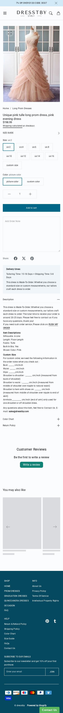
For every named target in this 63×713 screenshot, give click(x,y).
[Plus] (30, 194)
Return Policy (9, 425)
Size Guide (9, 638)
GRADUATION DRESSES (15, 596)
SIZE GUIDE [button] (8, 133)
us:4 (21, 147)
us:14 (37, 156)
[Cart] (58, 13)
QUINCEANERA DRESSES (16, 600)
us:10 (9, 156)
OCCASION (9, 605)
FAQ (6, 610)
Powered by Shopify (37, 705)
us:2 (8, 147)
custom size (12, 165)
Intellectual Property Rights (45, 600)
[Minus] (9, 194)
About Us (36, 586)
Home (6, 108)
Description (8, 299)
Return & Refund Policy (15, 624)
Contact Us (9, 648)
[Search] (51, 13)
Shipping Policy (12, 629)
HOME (7, 586)
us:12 (23, 156)
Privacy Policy (39, 591)
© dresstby (19, 705)
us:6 (34, 147)
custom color (33, 181)
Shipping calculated (12, 126)
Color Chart (8, 419)
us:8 (47, 147)
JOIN (52, 672)
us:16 (51, 156)
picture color (12, 181)
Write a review (31, 464)
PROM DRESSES (12, 591)
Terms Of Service (40, 596)
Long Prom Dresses (21, 108)
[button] (6, 13)
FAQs (6, 643)
